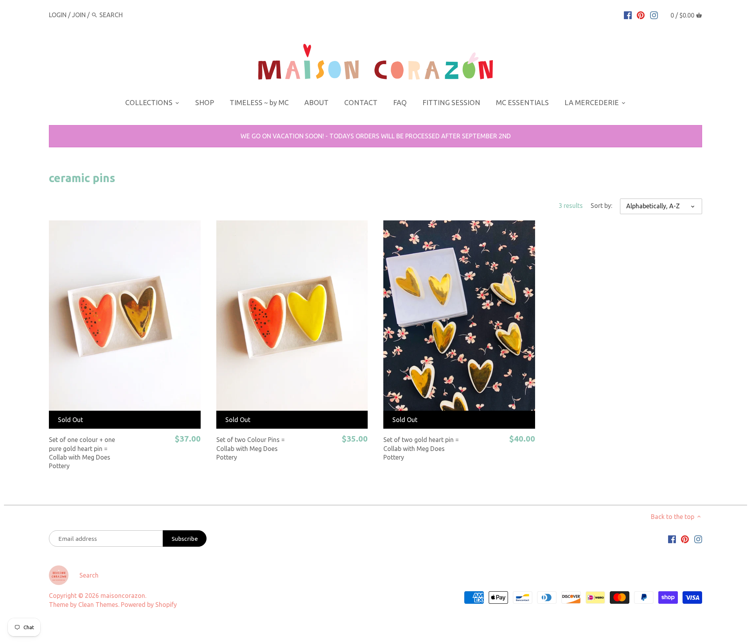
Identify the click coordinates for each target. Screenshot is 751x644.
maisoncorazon (123, 595)
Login (57, 14)
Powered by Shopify (149, 604)
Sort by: (601, 205)
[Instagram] (654, 14)
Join (79, 14)
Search (89, 575)
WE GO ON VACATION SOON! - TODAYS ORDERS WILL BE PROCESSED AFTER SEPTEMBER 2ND (376, 136)
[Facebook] (628, 14)
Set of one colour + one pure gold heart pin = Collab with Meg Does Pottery (82, 452)
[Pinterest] (641, 14)
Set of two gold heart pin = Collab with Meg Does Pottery (421, 448)
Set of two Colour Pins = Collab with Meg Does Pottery (250, 448)
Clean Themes (98, 604)
